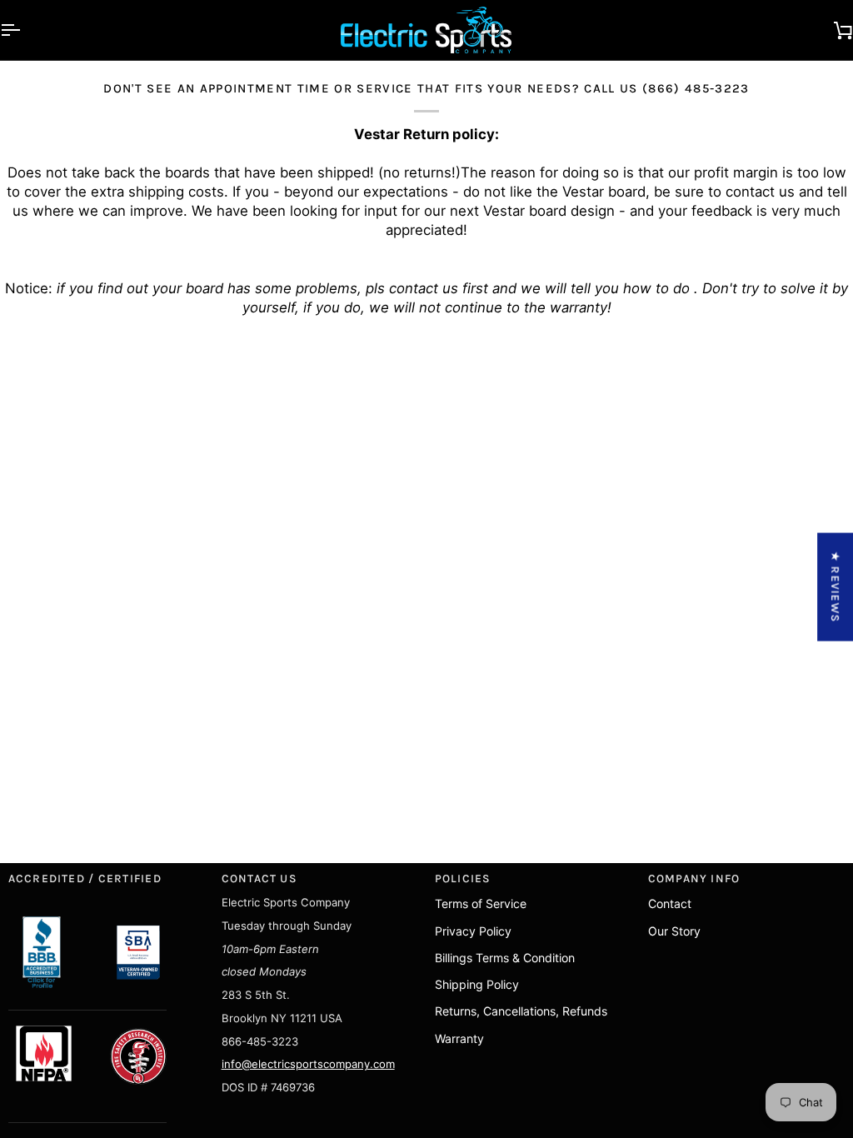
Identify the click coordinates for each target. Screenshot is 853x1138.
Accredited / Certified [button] (85, 878)
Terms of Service (480, 903)
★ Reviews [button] (835, 587)
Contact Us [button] (259, 878)
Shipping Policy (477, 984)
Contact (669, 903)
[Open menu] (25, 30)
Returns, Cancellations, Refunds (521, 1011)
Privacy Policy (473, 931)
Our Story (674, 931)
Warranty (459, 1038)
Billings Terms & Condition (505, 958)
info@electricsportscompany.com (308, 1064)
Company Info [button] (694, 878)
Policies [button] (463, 878)
